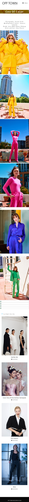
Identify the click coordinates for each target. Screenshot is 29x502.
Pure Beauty (14, 438)
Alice (14, 487)
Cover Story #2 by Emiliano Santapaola (14, 398)
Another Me (14, 357)
